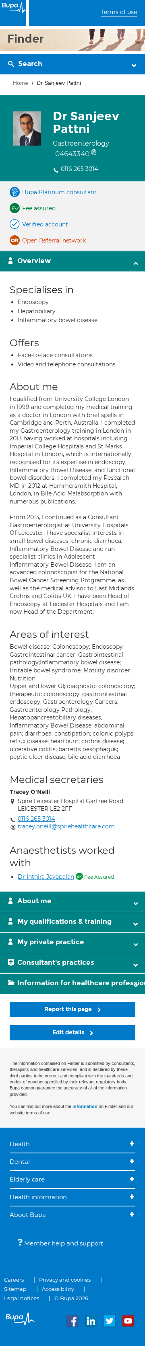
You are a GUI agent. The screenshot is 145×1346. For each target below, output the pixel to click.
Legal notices (21, 1298)
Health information (38, 1197)
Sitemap (15, 1289)
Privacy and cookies (65, 1279)
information (84, 1106)
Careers (14, 1279)
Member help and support (63, 1243)
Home (20, 83)
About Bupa (28, 1215)
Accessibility (58, 1289)
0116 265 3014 (79, 169)
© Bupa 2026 (71, 1298)
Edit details (69, 1032)
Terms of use (119, 12)
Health (20, 1144)
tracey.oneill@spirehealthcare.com (66, 826)
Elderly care (27, 1179)
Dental (20, 1161)
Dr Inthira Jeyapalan (46, 876)
